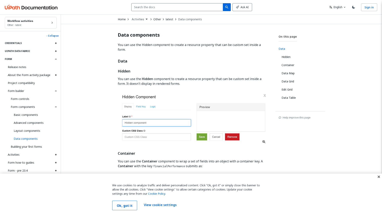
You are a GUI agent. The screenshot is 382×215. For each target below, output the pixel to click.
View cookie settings (160, 205)
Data (122, 61)
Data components (190, 19)
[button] (34, 139)
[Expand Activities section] (56, 154)
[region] (191, 194)
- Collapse (52, 36)
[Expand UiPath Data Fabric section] (56, 51)
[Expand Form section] (56, 59)
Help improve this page (297, 117)
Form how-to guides (21, 162)
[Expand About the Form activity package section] (56, 75)
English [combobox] (335, 7)
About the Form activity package (29, 75)
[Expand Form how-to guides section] (56, 162)
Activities (13, 154)
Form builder (16, 91)
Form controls (20, 99)
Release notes (17, 67)
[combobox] (178, 7)
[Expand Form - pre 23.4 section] (56, 170)
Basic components (26, 115)
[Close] (379, 177)
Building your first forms (26, 147)
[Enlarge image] (193, 118)
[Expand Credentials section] (56, 43)
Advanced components (29, 123)
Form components (23, 107)
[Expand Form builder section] (56, 91)
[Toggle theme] (353, 7)
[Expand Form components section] (56, 107)
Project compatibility (21, 83)
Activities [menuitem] (138, 19)
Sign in (369, 7)
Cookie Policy (156, 194)
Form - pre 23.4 (18, 170)
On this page (288, 36)
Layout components (27, 131)
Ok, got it (125, 205)
